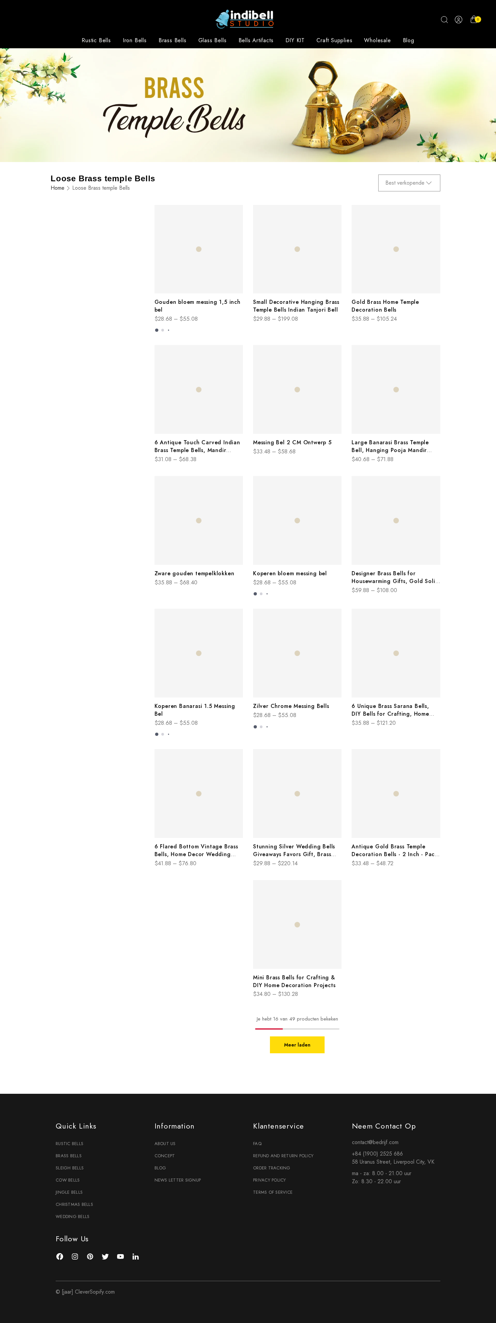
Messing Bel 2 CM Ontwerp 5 (292, 442)
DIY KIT (295, 40)
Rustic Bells (96, 40)
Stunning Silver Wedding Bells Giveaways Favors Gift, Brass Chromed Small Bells (294, 854)
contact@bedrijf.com (375, 1142)
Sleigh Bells (70, 1168)
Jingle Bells (69, 1192)
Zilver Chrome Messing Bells (291, 706)
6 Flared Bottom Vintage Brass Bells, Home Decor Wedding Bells (196, 854)
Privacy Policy (269, 1180)
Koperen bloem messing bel (290, 573)
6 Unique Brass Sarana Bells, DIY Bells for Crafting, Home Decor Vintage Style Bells (390, 713)
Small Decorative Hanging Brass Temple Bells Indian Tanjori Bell (296, 306)
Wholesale (377, 40)
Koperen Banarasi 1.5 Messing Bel (195, 710)
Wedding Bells (72, 1216)
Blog (408, 40)
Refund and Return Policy (283, 1156)
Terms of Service (273, 1192)
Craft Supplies (334, 40)
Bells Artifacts (256, 40)
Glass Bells (212, 40)
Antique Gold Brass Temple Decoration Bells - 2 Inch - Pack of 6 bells (395, 854)
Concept (165, 1156)
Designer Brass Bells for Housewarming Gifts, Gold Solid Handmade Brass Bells (395, 581)
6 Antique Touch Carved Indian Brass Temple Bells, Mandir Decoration (197, 450)
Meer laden (297, 1044)
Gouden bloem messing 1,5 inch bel (198, 306)
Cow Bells (68, 1180)
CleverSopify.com (95, 1292)
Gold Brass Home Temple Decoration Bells (385, 306)
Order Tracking (272, 1168)
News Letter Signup (178, 1180)
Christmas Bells (74, 1204)
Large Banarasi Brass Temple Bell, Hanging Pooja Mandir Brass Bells (390, 450)
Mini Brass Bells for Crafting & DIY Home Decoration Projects (294, 981)
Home (57, 188)
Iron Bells (135, 40)
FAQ (257, 1143)
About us (165, 1143)
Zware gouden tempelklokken (195, 573)
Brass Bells (173, 40)
